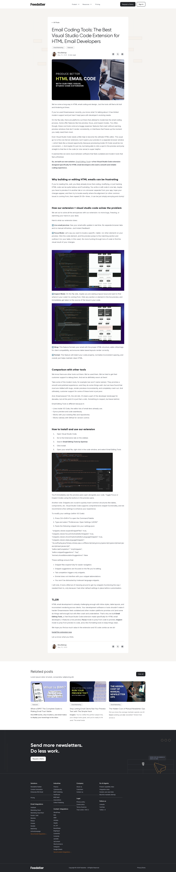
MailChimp (34, 828)
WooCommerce (58, 844)
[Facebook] (122, 54)
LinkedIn (102, 804)
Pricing (97, 4)
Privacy (139, 867)
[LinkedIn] (113, 54)
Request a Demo (127, 4)
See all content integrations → (63, 852)
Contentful (57, 833)
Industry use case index (106, 792)
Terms (143, 867)
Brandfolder (57, 828)
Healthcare (57, 794)
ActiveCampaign (36, 831)
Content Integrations (61, 809)
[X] (117, 54)
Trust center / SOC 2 (83, 809)
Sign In (141, 4)
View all (140, 674)
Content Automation (37, 789)
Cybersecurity (58, 789)
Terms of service (81, 807)
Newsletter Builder (36, 786)
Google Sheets (58, 849)
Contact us (80, 792)
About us (79, 786)
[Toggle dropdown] (79, 4)
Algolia (56, 823)
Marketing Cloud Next (37, 813)
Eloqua (33, 820)
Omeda (33, 823)
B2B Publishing (58, 792)
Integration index (104, 789)
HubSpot (33, 807)
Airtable (56, 820)
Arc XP (56, 825)
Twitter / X (102, 809)
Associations (57, 800)
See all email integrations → (39, 834)
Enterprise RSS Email (37, 792)
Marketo (33, 818)
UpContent (57, 841)
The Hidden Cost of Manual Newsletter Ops (127, 709)
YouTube (102, 807)
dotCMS (56, 839)
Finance (56, 786)
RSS (55, 815)
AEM (55, 817)
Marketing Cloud (36, 810)
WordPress (57, 812)
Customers (80, 789)
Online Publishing (59, 802)
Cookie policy (81, 804)
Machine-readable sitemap (107, 794)
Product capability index (106, 786)
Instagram (57, 846)
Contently (56, 836)
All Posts (56, 22)
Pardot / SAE (34, 815)
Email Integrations (37, 804)
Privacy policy (81, 802)
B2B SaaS (56, 797)
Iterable (33, 826)
